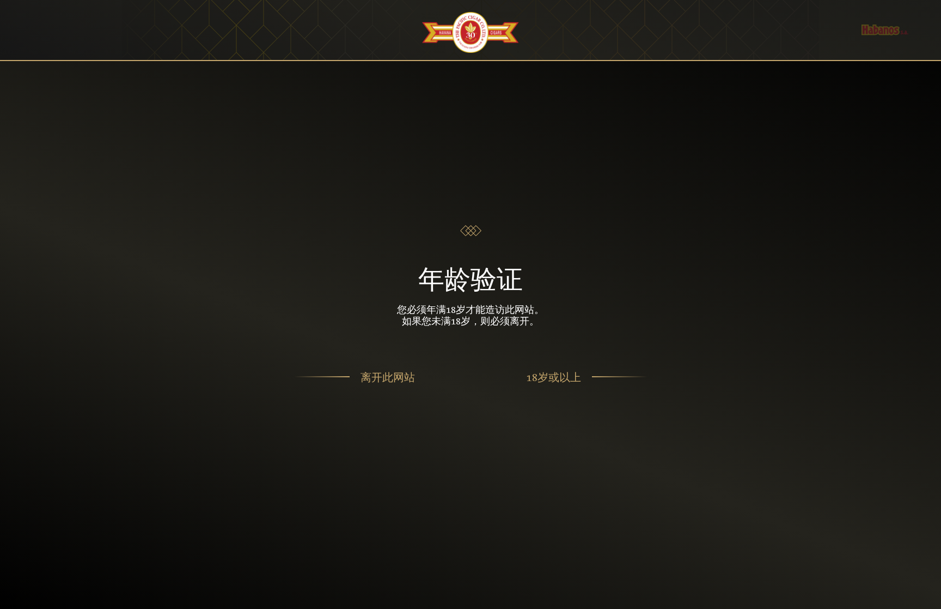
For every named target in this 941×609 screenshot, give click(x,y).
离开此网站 (387, 377)
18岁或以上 (554, 377)
